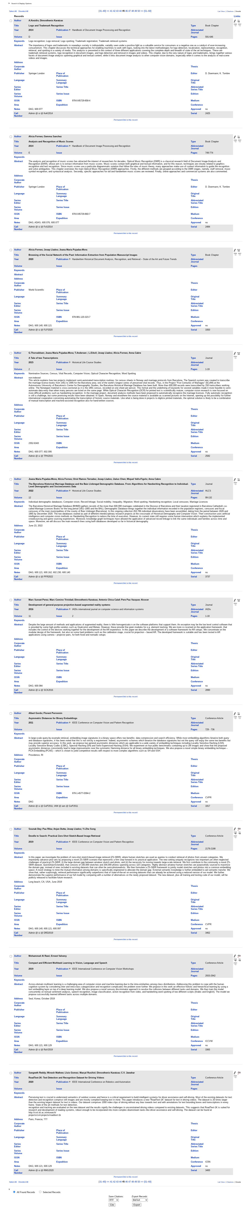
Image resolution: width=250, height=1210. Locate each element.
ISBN (59, 100)
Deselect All (23, 11)
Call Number (18, 114)
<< (108, 11)
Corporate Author (19, 67)
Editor (194, 73)
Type (193, 25)
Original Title (195, 81)
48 (132, 11)
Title (16, 25)
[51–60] (147, 11)
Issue (59, 37)
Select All (12, 11)
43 (117, 11)
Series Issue (62, 93)
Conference (197, 105)
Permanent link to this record (125, 120)
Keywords (19, 41)
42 (114, 11)
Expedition (62, 105)
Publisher (19, 73)
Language (19, 80)
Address (18, 62)
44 (120, 11)
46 (126, 11)
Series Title (62, 87)
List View (221, 11)
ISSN (16, 100)
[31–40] (103, 11)
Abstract (18, 45)
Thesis (194, 66)
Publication (62, 30)
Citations (230, 11)
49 (136, 11)
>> (142, 11)
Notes (17, 109)
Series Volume (18, 95)
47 (129, 11)
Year (16, 30)
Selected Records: (52, 1192)
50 (139, 11)
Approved (196, 109)
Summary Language (61, 81)
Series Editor (17, 88)
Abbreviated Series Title (197, 88)
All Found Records (26, 1192)
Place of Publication (62, 74)
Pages (194, 37)
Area (16, 105)
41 (111, 11)
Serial (194, 113)
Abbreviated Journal (197, 31)
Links (237, 16)
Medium (195, 100)
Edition (194, 93)
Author (17, 20)
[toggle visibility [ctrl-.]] (10, 1190)
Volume (18, 37)
